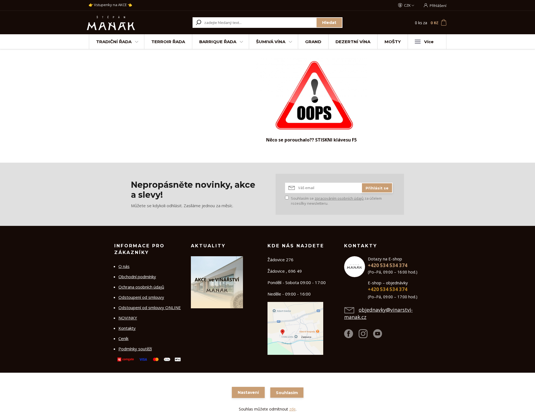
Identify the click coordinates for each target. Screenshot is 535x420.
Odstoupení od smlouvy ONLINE (149, 307)
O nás (124, 266)
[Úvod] (120, 22)
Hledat (329, 22)
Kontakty (127, 328)
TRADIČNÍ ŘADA (114, 41)
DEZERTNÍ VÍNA (352, 41)
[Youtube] (380, 336)
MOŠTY (393, 41)
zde (292, 409)
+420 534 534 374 (387, 265)
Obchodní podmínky (137, 276)
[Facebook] (351, 336)
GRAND (313, 41)
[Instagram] (366, 336)
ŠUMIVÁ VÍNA (270, 41)
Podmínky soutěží (135, 348)
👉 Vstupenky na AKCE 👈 (110, 4)
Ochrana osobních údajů (141, 287)
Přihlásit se (377, 188)
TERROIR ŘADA (168, 41)
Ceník (123, 338)
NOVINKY (127, 318)
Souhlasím (287, 392)
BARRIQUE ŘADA (217, 41)
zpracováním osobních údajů (339, 198)
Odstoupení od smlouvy (141, 297)
